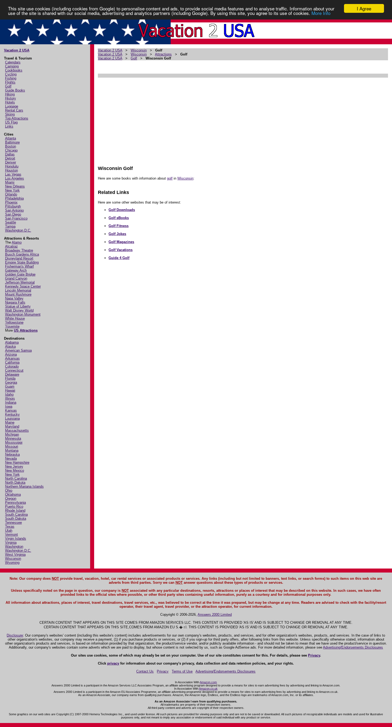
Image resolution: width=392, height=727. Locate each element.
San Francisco (16, 218)
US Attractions (26, 330)
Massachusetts (17, 430)
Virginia (11, 543)
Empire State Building (22, 262)
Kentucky (12, 414)
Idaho (9, 394)
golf (170, 178)
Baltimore (12, 142)
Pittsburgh (13, 206)
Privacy (314, 655)
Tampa (10, 226)
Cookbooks (13, 70)
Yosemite (12, 326)
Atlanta (10, 138)
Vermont (11, 535)
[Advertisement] (243, 119)
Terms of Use (182, 671)
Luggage (11, 106)
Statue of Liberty (18, 306)
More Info (320, 13)
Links (9, 126)
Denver (10, 162)
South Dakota (15, 519)
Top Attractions (16, 118)
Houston (11, 170)
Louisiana (12, 418)
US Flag (11, 122)
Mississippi (13, 442)
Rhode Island (15, 510)
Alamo (17, 242)
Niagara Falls (15, 302)
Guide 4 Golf (119, 258)
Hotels (10, 102)
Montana (11, 450)
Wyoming (12, 563)
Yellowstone (14, 322)
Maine (9, 422)
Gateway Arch (16, 270)
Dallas (10, 154)
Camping (12, 66)
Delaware (12, 374)
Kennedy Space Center (23, 286)
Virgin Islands (15, 539)
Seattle (10, 222)
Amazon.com (208, 682)
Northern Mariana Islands (24, 486)
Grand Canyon (16, 278)
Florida (10, 378)
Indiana (10, 402)
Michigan (12, 434)
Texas (9, 527)
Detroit (10, 158)
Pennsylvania (15, 502)
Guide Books (15, 90)
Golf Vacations (121, 250)
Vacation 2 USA (16, 50)
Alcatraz (11, 246)
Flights (10, 82)
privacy (113, 663)
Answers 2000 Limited (215, 615)
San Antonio (14, 210)
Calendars (13, 62)
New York (12, 190)
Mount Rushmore (18, 294)
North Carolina (16, 478)
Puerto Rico (14, 506)
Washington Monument (23, 314)
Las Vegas (13, 174)
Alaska (10, 346)
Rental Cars (14, 110)
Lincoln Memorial (18, 290)
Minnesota (13, 438)
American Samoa (18, 350)
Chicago (11, 150)
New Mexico (14, 470)
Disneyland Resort (19, 258)
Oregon (10, 498)
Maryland (12, 426)
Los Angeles (14, 178)
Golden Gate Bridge (20, 274)
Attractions (163, 54)
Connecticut (14, 370)
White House (15, 318)
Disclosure (15, 635)
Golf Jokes (117, 234)
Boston (10, 146)
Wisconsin (13, 559)
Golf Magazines (121, 242)
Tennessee (13, 523)
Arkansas (12, 358)
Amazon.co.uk (208, 688)
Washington (14, 547)
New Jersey (14, 466)
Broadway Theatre (19, 250)
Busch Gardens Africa (22, 254)
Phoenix (11, 202)
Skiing (10, 114)
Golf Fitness (119, 226)
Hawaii (10, 390)
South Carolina (16, 515)
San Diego (13, 214)
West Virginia (15, 555)
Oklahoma (13, 494)
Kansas (11, 410)
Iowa (8, 406)
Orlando (11, 194)
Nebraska (12, 454)
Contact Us (145, 671)
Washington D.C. (18, 230)
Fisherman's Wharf (19, 266)
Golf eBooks (119, 218)
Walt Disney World (19, 310)
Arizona (11, 354)
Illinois (10, 398)
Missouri (11, 446)
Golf (8, 86)
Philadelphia (14, 198)
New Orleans (15, 186)
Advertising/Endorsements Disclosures (353, 647)
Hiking (10, 94)
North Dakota (15, 482)
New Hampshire (17, 462)
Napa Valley (14, 298)
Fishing (10, 78)
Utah (8, 531)
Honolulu (11, 166)
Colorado (12, 366)
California (12, 362)
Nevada (11, 458)
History (10, 98)
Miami (9, 182)
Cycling (11, 74)
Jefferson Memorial (20, 282)
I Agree (364, 8)
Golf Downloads (122, 210)
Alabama (12, 342)
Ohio (8, 490)
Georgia (11, 382)
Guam (9, 386)
